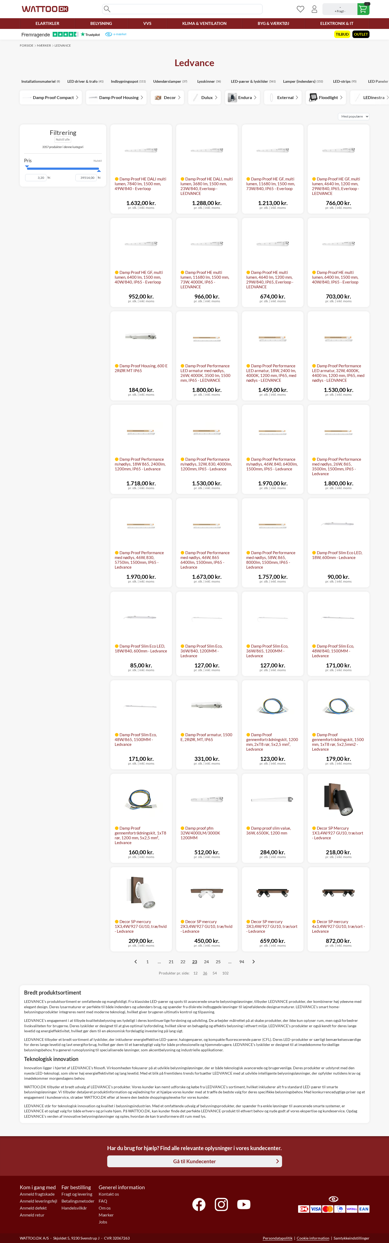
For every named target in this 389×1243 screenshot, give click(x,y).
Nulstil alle (63, 139)
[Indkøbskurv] (345, 9)
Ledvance (63, 45)
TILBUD (342, 34)
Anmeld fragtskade (37, 1194)
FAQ (103, 1201)
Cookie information (313, 1238)
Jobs (103, 1221)
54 (215, 973)
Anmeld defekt (33, 1208)
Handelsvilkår (74, 1208)
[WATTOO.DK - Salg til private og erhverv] (45, 9)
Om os (105, 1208)
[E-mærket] (115, 34)
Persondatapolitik (277, 1238)
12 (195, 973)
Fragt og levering (76, 1194)
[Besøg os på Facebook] (199, 1204)
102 (225, 973)
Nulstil (98, 160)
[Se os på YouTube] (244, 1204)
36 (205, 973)
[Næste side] (253, 962)
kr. (49, 177)
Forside (26, 45)
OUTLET (361, 34)
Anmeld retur (32, 1214)
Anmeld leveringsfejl (38, 1201)
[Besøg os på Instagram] (221, 1204)
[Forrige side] (136, 962)
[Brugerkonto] (314, 9)
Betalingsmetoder (77, 1201)
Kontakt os (109, 1194)
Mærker (44, 45)
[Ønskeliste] (300, 9)
